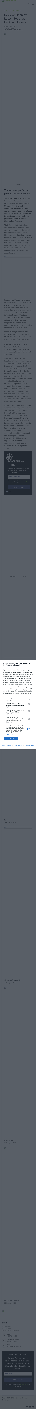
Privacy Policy (29, 745)
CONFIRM (11, 738)
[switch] (28, 704)
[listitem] (18, 699)
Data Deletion (6, 745)
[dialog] (18, 704)
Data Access (18, 745)
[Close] (32, 664)
